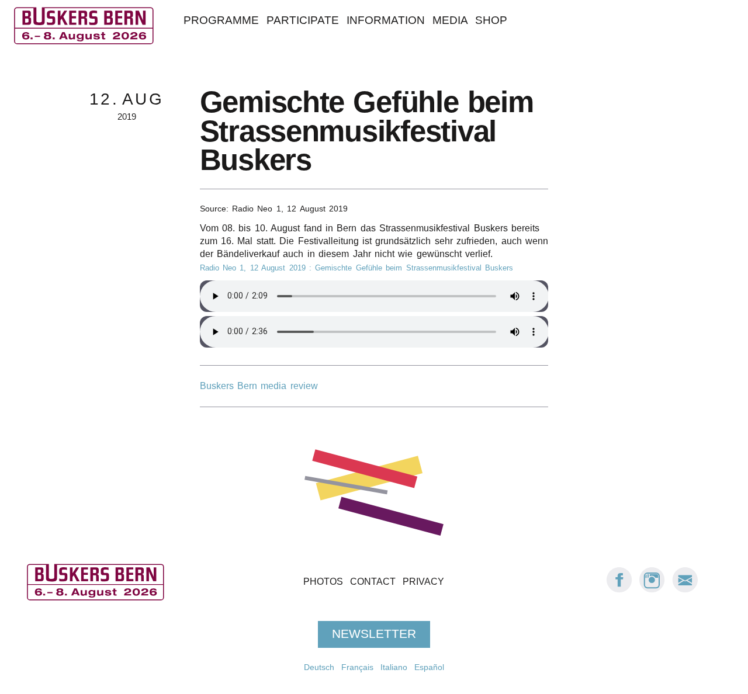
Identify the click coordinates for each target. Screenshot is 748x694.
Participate (302, 20)
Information (386, 20)
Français (357, 667)
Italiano (393, 667)
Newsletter (374, 634)
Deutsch (319, 667)
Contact (373, 582)
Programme (221, 20)
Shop (491, 20)
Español (429, 667)
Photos (323, 582)
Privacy (423, 582)
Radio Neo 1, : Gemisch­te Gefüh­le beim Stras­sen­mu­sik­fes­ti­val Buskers (356, 267)
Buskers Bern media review (259, 386)
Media (450, 20)
